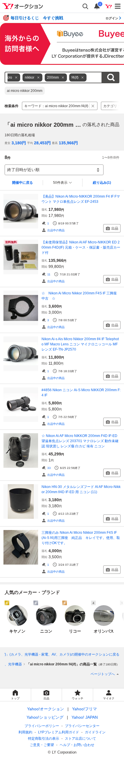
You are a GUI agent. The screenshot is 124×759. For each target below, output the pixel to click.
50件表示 (60, 183)
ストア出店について (80, 739)
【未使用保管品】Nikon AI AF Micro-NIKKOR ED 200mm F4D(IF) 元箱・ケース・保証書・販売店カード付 (81, 247)
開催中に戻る (22, 183)
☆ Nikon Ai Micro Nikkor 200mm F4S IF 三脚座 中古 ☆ (81, 295)
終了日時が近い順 (23, 169)
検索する (110, 77)
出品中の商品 (56, 230)
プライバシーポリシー (42, 726)
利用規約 (25, 732)
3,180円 (19, 143)
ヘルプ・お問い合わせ (77, 745)
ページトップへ (103, 674)
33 (49, 468)
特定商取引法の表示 (43, 739)
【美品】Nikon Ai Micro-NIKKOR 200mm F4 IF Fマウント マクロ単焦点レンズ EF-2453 (81, 199)
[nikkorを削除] (38, 77)
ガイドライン (95, 732)
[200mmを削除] (63, 77)
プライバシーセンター (82, 726)
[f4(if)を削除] (82, 77)
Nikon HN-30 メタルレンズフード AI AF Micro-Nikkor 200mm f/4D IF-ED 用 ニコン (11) (81, 489)
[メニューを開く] (118, 6)
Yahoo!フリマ (84, 709)
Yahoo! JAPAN (85, 717)
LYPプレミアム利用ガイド (58, 732)
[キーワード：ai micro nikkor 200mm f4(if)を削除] (93, 106)
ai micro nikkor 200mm (24, 91)
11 (48, 274)
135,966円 (68, 143)
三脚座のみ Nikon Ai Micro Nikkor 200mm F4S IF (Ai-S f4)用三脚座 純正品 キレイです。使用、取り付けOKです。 (81, 538)
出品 (114, 228)
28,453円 (42, 143)
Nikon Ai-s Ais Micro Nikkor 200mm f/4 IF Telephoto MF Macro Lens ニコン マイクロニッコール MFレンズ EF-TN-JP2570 (80, 344)
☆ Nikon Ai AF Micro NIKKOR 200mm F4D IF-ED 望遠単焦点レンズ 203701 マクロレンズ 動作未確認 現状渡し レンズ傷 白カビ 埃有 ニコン (80, 441)
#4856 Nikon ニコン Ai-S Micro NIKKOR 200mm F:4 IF (81, 392)
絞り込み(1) (102, 183)
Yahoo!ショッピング (45, 717)
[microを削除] (16, 77)
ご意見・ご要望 (42, 745)
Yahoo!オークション (45, 709)
